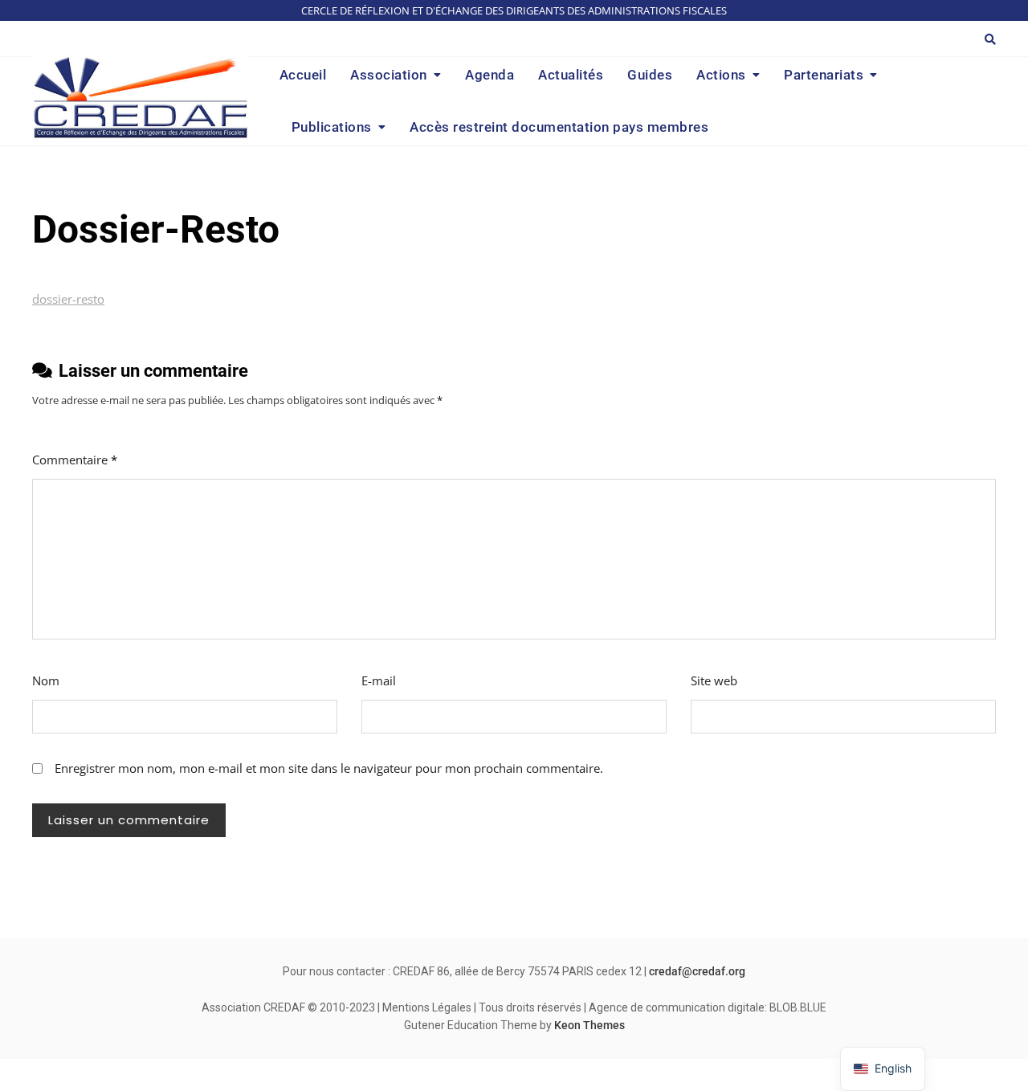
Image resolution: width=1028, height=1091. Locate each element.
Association (388, 75)
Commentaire (74, 460)
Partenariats (823, 75)
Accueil (303, 75)
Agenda (489, 75)
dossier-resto (68, 299)
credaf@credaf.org (697, 971)
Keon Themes (589, 1025)
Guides (649, 75)
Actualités (570, 75)
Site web (714, 680)
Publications (332, 127)
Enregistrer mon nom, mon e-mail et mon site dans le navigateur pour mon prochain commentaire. (329, 768)
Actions (721, 75)
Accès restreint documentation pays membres (559, 127)
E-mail (378, 680)
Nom (45, 680)
